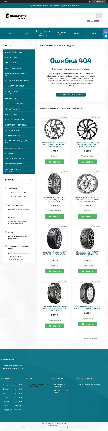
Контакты (76, 33)
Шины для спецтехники (14, 164)
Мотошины (9, 153)
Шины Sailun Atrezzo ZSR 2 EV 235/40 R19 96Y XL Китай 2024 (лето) (54, 254)
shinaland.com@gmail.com (22, 253)
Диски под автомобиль (14, 148)
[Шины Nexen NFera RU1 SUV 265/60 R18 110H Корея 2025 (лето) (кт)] (87, 238)
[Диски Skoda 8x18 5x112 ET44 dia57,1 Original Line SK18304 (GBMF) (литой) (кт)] (87, 129)
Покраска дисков (12, 130)
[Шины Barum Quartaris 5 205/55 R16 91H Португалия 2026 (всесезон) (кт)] (54, 183)
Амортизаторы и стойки (14, 119)
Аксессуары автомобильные (16, 104)
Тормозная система (13, 109)
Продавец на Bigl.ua (54, 425)
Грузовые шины (11, 57)
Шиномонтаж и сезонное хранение (43, 33)
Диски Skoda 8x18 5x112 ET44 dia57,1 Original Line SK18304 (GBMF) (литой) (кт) (87, 144)
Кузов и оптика (11, 98)
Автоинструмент (11, 114)
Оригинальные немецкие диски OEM (17, 142)
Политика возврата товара (12, 365)
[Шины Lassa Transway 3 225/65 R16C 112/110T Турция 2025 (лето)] (87, 293)
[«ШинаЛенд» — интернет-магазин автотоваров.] (16, 18)
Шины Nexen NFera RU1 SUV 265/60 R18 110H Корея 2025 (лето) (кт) (87, 254)
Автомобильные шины (13, 52)
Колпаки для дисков (13, 68)
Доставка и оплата (61, 33)
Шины (10, 33)
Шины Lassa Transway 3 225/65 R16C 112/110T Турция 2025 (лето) (87, 307)
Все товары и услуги (91, 338)
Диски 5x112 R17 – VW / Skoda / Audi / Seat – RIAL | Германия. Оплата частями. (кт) (87, 199)
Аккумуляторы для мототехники (12, 92)
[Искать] (99, 15)
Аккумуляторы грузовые (14, 86)
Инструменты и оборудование (16, 125)
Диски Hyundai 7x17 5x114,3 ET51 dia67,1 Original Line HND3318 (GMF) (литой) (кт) (54, 144)
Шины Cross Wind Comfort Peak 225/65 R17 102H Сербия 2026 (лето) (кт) (54, 308)
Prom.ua (63, 423)
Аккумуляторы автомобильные (17, 81)
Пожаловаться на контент (59, 427)
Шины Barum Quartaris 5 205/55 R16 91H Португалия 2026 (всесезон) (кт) (54, 199)
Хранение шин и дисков (14, 135)
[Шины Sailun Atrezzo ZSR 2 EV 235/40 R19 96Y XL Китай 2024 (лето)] (54, 238)
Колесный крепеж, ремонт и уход (16, 74)
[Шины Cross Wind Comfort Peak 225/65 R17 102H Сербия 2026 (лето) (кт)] (54, 293)
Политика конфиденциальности (77, 427)
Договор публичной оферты (13, 368)
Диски (25, 33)
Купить (56, 162)
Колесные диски (11, 63)
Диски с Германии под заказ (16, 158)
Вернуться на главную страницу (71, 95)
